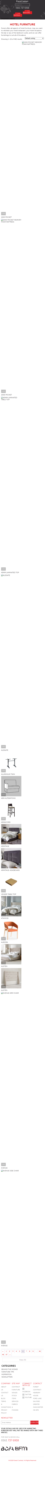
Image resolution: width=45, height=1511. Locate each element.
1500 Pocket (6, 217)
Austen (4, 966)
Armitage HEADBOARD (10, 870)
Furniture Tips (8, 1372)
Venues (14, 1393)
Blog (3, 1398)
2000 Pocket (6, 395)
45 (40, 1351)
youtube (28, 1397)
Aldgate (4, 750)
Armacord (5, 822)
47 (6, 1355)
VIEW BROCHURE (26, 12)
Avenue (4, 1168)
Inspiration (7, 1374)
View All (22, 1360)
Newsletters (7, 1377)
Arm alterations (8, 798)
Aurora (4, 942)
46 (3, 1355)
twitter (27, 1394)
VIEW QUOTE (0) (17, 14)
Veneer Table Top (8, 894)
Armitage (5, 846)
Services (15, 1401)
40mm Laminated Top (10, 573)
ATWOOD (4, 918)
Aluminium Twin (8, 774)
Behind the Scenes (10, 1369)
